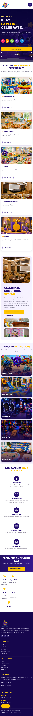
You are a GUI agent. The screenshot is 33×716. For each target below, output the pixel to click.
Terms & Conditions (15, 712)
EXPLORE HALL (7, 212)
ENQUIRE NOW (9, 315)
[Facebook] (2, 636)
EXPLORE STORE (7, 177)
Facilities (3, 665)
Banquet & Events (5, 651)
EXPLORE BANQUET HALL (13, 312)
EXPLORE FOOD (7, 142)
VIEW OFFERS (7, 247)
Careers (3, 669)
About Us (3, 646)
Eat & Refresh (4, 650)
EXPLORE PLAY (7, 107)
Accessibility (4, 667)
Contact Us (4, 653)
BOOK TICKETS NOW (15, 49)
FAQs (2, 661)
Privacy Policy (4, 712)
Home (2, 644)
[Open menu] (30, 5)
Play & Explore (5, 648)
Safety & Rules (5, 663)
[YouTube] (8, 636)
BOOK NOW (5, 706)
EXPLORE (16, 54)
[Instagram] (5, 636)
